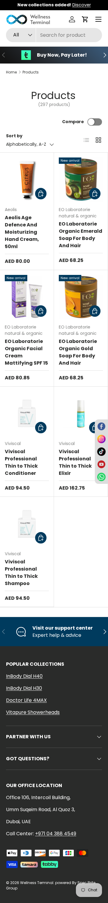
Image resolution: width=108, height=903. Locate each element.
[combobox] (54, 35)
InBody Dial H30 (24, 688)
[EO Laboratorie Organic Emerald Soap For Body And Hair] (81, 179)
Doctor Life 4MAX (26, 700)
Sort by (14, 136)
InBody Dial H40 (24, 676)
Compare (73, 122)
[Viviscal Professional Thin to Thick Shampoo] (27, 524)
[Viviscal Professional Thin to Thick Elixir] (81, 413)
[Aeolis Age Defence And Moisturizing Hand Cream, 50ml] (27, 179)
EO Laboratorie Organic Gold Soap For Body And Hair (78, 352)
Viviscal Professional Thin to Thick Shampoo (21, 572)
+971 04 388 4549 (55, 833)
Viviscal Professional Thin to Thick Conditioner (21, 462)
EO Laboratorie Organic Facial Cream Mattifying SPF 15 (26, 352)
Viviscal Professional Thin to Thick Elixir (75, 462)
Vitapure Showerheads (33, 712)
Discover (81, 5)
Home (11, 72)
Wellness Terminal (36, 882)
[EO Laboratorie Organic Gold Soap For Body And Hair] (81, 297)
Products (30, 72)
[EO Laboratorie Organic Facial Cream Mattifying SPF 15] (27, 297)
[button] (85, 19)
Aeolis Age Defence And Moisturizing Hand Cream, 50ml (22, 232)
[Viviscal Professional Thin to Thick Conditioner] (27, 413)
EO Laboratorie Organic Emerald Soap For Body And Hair (80, 234)
